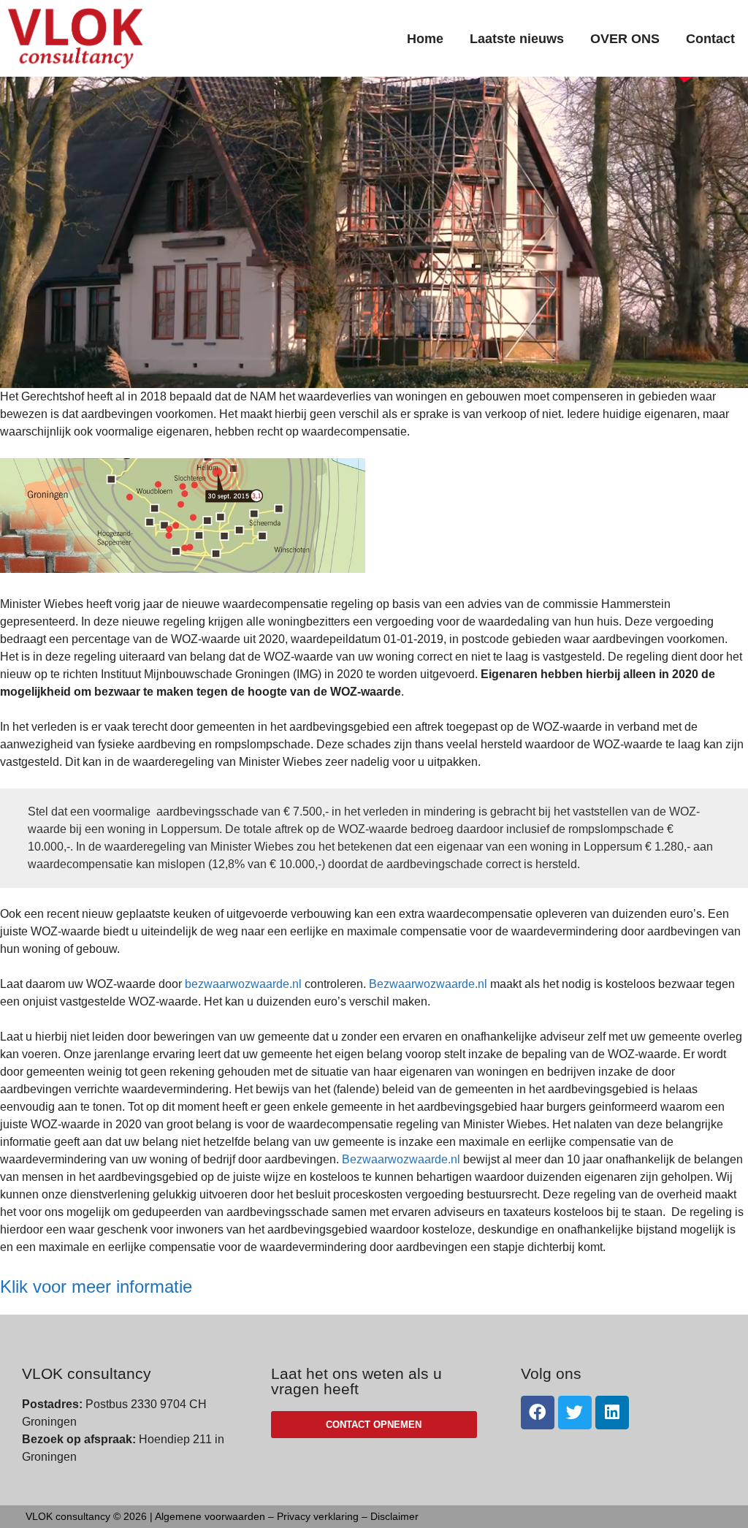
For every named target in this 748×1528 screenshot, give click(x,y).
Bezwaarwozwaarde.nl (428, 984)
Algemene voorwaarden (210, 1516)
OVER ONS (625, 38)
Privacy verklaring (318, 1516)
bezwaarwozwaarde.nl (243, 984)
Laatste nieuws (517, 38)
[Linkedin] (612, 1412)
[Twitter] (575, 1412)
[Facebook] (537, 1412)
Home (425, 38)
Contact (710, 38)
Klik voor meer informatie (96, 1286)
